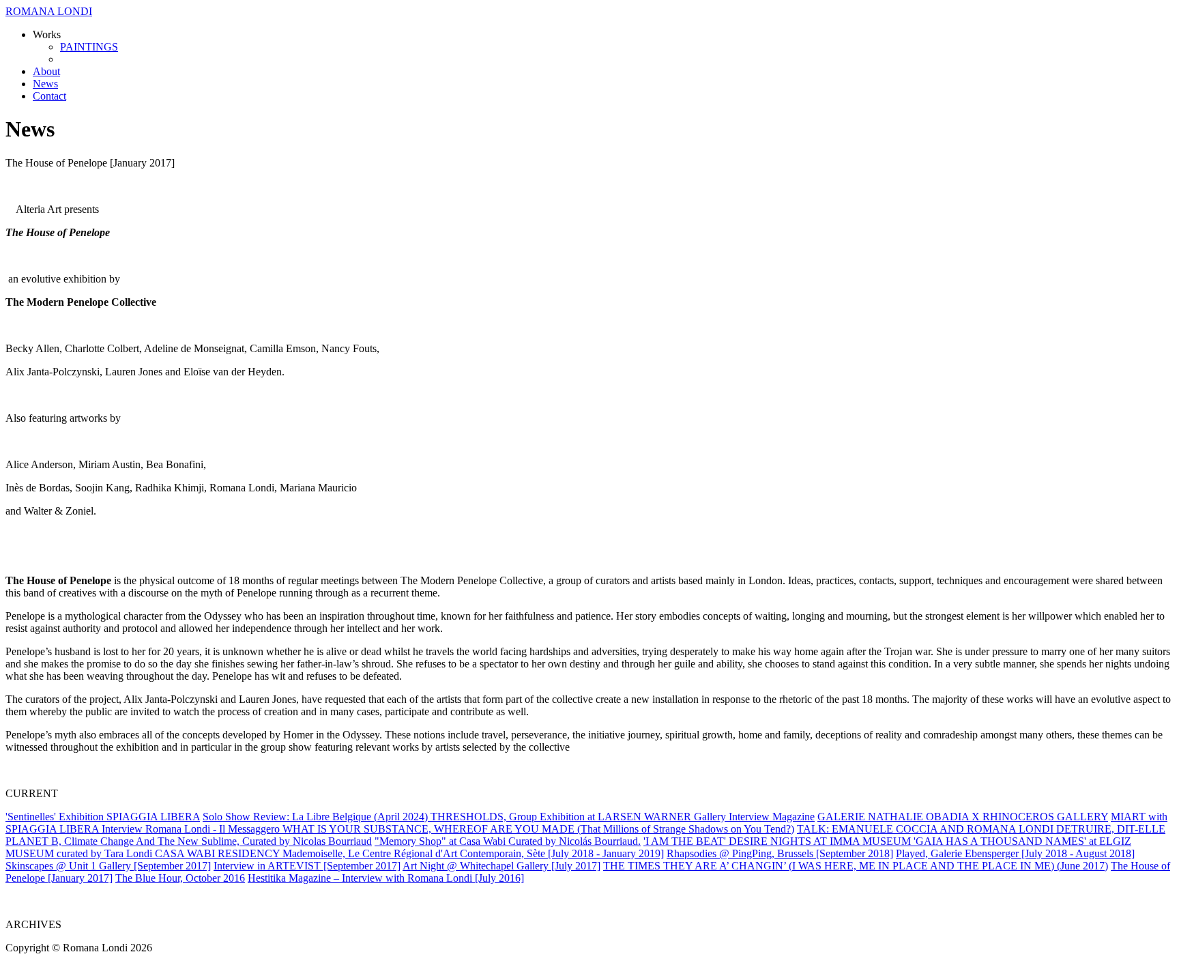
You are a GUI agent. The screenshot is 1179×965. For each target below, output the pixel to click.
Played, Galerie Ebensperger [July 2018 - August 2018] (1015, 853)
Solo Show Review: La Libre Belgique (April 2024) (317, 816)
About (46, 71)
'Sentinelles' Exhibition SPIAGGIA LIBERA (102, 816)
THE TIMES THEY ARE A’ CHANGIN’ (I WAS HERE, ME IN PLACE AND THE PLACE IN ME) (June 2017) (855, 866)
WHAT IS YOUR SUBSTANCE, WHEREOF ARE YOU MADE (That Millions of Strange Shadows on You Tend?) (538, 829)
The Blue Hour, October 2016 (180, 878)
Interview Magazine (772, 816)
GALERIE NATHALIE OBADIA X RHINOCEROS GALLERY (962, 816)
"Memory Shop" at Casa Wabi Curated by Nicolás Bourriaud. (508, 841)
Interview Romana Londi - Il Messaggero (192, 829)
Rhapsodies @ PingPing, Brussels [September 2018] (780, 853)
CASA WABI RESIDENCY (218, 853)
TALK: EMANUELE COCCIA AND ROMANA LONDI (926, 829)
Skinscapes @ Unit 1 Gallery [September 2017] (108, 866)
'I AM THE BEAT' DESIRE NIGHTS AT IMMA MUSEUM (778, 841)
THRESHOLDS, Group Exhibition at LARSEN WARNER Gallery (580, 816)
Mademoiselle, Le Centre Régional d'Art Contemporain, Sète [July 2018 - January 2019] (473, 853)
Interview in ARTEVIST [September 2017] (307, 866)
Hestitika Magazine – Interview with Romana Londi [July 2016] (386, 878)
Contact (49, 96)
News (45, 83)
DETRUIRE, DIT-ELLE (1110, 829)
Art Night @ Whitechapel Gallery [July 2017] (501, 866)
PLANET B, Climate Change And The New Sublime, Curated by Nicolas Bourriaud (188, 841)
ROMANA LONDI (48, 11)
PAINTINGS (89, 47)
